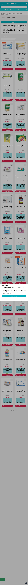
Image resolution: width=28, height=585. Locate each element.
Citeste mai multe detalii (7, 293)
